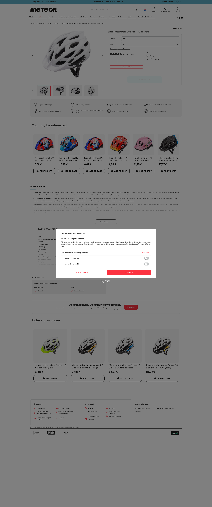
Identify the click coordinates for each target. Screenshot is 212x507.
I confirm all (129, 272)
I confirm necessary (82, 272)
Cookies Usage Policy (111, 242)
